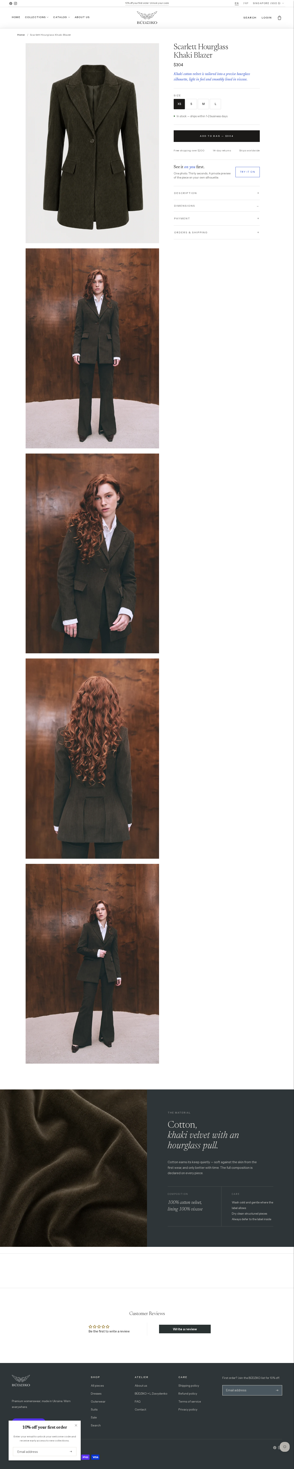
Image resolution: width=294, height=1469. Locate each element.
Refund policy (187, 1393)
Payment (182, 218)
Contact (140, 1409)
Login (267, 17)
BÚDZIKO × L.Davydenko (151, 1393)
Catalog (60, 17)
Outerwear (98, 1401)
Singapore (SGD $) (267, 3)
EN (237, 3)
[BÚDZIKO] (147, 17)
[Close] (76, 1425)
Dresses (96, 1393)
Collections (35, 17)
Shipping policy (188, 1385)
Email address (26, 1447)
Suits (94, 1409)
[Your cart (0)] (279, 17)
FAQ (138, 1401)
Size (177, 95)
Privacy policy (187, 1409)
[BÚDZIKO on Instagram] (15, 3)
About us (82, 17)
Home (16, 17)
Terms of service (189, 1401)
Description (185, 192)
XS (179, 103)
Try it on (247, 171)
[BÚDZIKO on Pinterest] (10, 3)
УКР (246, 3)
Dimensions (216, 205)
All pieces (97, 1385)
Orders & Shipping (191, 232)
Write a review (185, 1329)
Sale (94, 1417)
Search (96, 1425)
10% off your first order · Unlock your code (147, 3)
